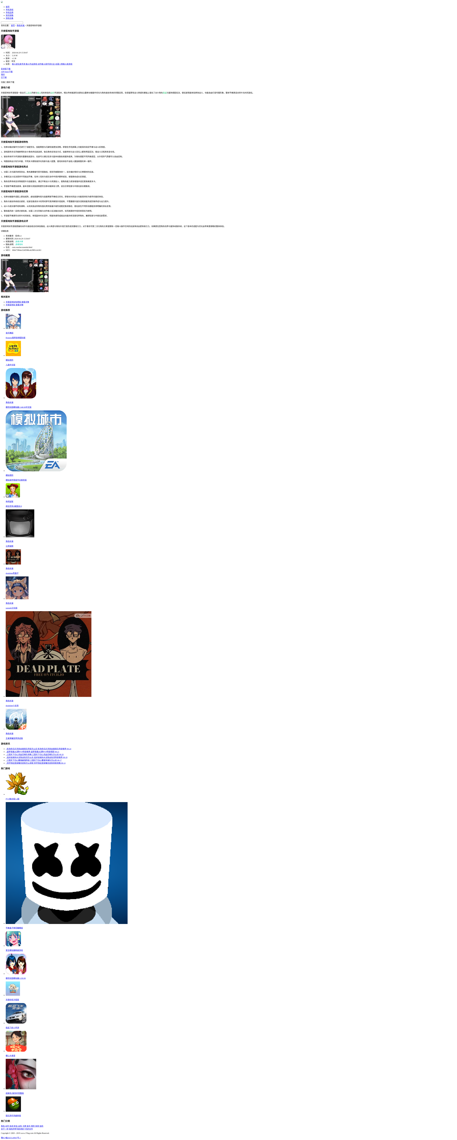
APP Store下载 (7, 72)
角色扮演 (21, 26)
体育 (37, 1126)
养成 (165, 93)
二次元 (28, 93)
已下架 (4, 77)
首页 (8, 7)
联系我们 (21, 1129)
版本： (8, 58)
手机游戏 (9, 10)
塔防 (33, 1126)
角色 (3, 1126)
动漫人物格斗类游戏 (63, 64)
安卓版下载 (5, 69)
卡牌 (24, 1126)
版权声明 (13, 1129)
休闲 (12, 1126)
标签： (8, 64)
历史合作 (29, 1129)
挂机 (41, 1126)
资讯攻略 (9, 15)
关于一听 (5, 1129)
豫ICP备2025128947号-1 (11, 1138)
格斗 (39, 93)
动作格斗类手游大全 (46, 64)
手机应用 (9, 13)
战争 (20, 1126)
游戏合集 (9, 18)
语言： (8, 61)
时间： (8, 53)
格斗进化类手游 (19, 64)
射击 (16, 1126)
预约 (3, 75)
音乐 (29, 1126)
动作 (52, 93)
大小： (8, 56)
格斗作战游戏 (32, 64)
